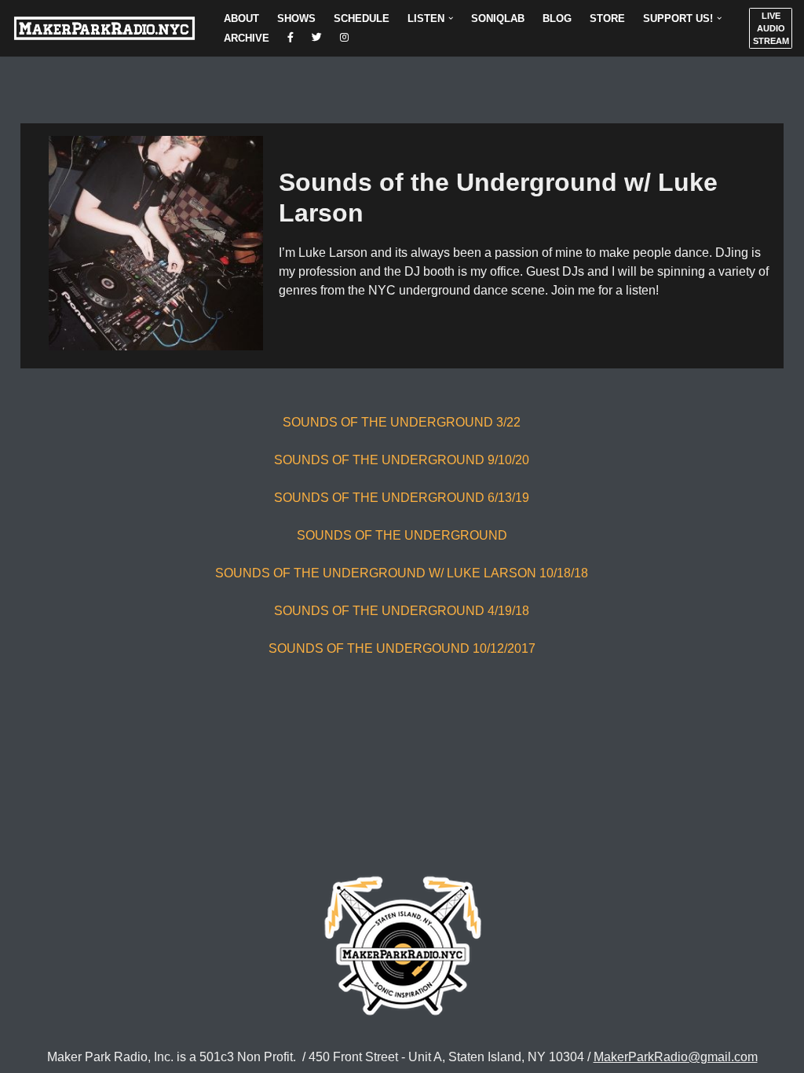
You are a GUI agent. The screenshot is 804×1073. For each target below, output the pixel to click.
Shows (296, 18)
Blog (557, 18)
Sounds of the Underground (402, 535)
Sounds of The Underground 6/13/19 (401, 497)
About (241, 18)
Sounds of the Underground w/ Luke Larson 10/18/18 (401, 573)
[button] (450, 18)
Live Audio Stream (771, 28)
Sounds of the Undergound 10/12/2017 (402, 648)
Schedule (361, 18)
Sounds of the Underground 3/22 (402, 422)
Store (607, 18)
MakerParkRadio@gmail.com (676, 1057)
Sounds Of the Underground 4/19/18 (401, 610)
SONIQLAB (497, 18)
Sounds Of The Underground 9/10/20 (401, 460)
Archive (246, 38)
